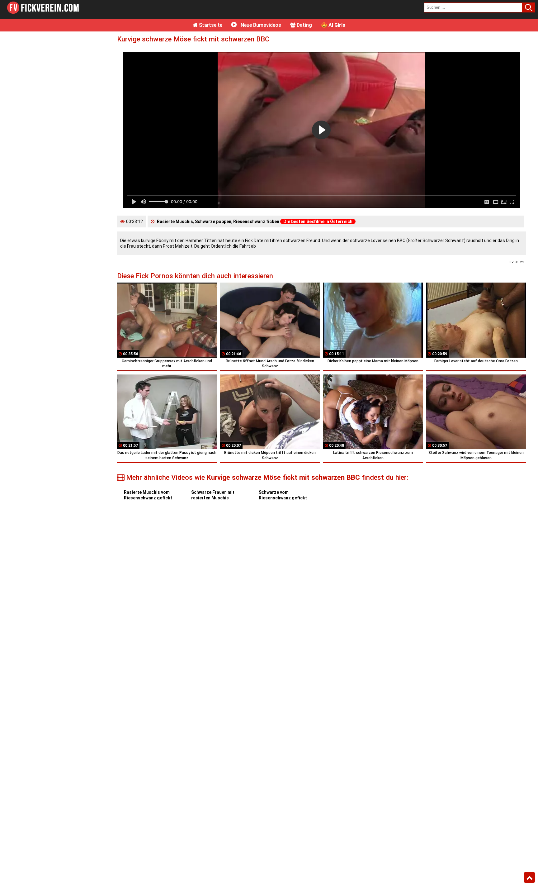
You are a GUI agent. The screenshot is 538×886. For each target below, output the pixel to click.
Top (529, 877)
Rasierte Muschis (175, 221)
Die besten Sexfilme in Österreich (317, 221)
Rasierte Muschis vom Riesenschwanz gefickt (148, 495)
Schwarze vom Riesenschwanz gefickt (283, 495)
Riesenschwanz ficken (256, 221)
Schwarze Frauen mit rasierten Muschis (212, 495)
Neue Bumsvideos (260, 25)
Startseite (210, 25)
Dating (303, 25)
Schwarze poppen (213, 221)
